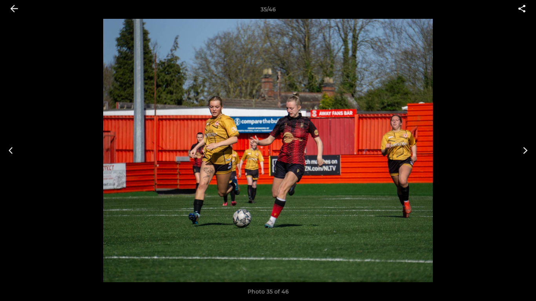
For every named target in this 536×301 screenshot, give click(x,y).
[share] (522, 9)
